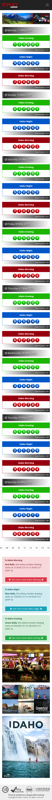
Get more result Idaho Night (26, 608)
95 (48, 547)
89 (13, 547)
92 (31, 547)
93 (37, 547)
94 (42, 547)
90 (19, 547)
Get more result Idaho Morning (26, 579)
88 (7, 547)
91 (25, 547)
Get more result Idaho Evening (26, 638)
